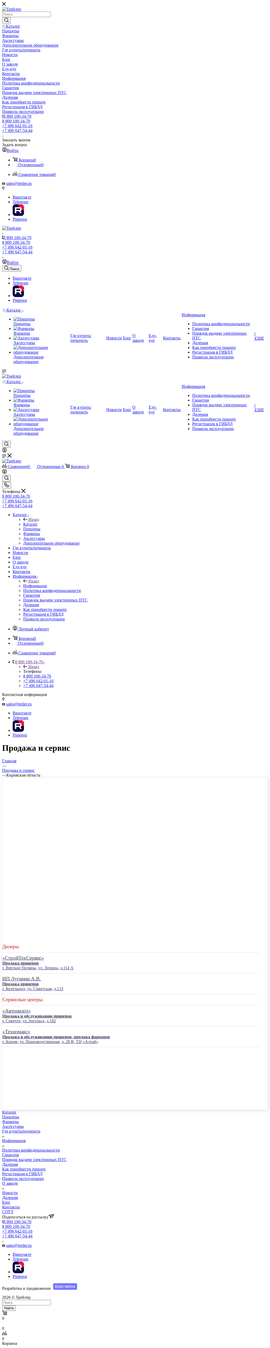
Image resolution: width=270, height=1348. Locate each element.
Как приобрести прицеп (24, 1169)
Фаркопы (10, 1121)
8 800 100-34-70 (17, 116)
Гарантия (10, 1155)
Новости (10, 1193)
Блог (6, 1202)
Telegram (20, 202)
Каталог (30, 524)
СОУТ (7, 1211)
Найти (9, 1308)
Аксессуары (13, 1126)
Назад (33, 519)
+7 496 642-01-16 (17, 126)
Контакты (11, 1207)
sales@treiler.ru (19, 183)
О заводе (10, 1183)
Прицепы (10, 1117)
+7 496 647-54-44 (17, 130)
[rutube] (18, 214)
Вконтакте (22, 197)
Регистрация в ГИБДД (22, 1174)
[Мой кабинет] (4, 451)
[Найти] (6, 20)
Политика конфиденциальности (31, 1150)
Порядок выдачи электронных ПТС (34, 1159)
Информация (35, 586)
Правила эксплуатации (23, 1178)
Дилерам (10, 1164)
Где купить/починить (21, 1131)
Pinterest (20, 219)
